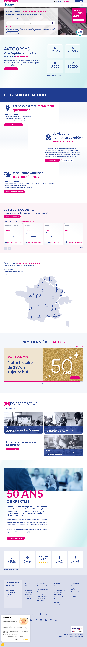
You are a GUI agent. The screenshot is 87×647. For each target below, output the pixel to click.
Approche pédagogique (59, 590)
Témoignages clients (76, 591)
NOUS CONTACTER (67, 1)
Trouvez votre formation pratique (13, 124)
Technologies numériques (26, 29)
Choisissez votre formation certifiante (14, 191)
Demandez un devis (67, 160)
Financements (28, 592)
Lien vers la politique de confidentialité (10, 634)
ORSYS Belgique (10, 590)
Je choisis (16, 639)
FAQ (72, 585)
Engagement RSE (58, 594)
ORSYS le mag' (9, 596)
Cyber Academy (41, 598)
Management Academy (42, 596)
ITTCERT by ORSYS (10, 585)
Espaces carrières (58, 598)
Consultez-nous (52, 160)
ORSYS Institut (9, 588)
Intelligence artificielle (13, 29)
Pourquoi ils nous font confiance (15, 538)
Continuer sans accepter (6, 639)
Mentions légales (15, 644)
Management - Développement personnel (44, 29)
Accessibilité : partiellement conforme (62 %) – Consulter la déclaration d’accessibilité (63, 644)
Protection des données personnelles (29, 644)
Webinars (73, 594)
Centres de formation (59, 596)
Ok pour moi (25, 639)
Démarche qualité (58, 592)
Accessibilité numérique (59, 607)
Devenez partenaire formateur (58, 601)
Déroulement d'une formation (29, 599)
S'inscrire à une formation (28, 595)
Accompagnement (29, 588)
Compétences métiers (13, 32)
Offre (26, 585)
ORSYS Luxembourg (10, 592)
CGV (40, 644)
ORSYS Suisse (9, 594)
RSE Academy (40, 600)
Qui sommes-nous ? (58, 585)
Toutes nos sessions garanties (12, 216)
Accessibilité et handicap (60, 604)
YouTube (73, 596)
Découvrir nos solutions (11, 69)
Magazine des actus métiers (76, 588)
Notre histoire (57, 588)
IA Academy (40, 594)
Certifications (28, 590)
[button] (2, 644)
